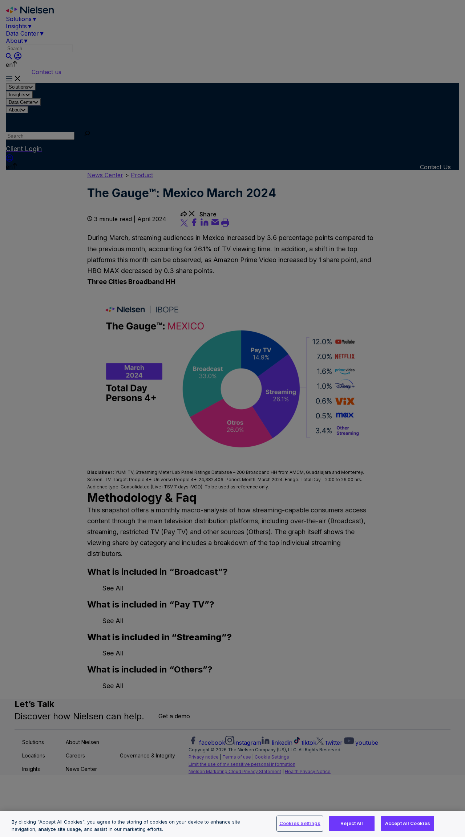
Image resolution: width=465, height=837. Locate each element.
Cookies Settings (299, 823)
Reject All (351, 823)
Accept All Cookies (407, 823)
